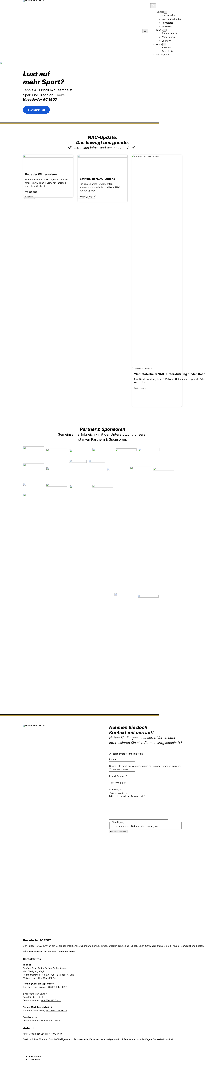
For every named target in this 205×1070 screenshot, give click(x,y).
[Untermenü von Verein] (164, 44)
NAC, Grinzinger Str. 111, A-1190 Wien (42, 1033)
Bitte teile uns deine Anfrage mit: (127, 796)
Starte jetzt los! (36, 109)
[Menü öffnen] (145, 31)
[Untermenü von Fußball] (165, 12)
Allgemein (137, 369)
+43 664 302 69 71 (51, 1020)
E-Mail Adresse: (118, 776)
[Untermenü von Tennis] (165, 30)
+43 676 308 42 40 (51, 974)
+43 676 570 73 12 (51, 1000)
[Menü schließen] (153, 5)
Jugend (92, 197)
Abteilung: (115, 789)
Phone (112, 759)
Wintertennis (29, 197)
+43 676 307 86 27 (56, 987)
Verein (147, 369)
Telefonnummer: (117, 782)
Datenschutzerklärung (142, 826)
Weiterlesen (140, 388)
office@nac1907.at (46, 978)
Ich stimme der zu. (136, 826)
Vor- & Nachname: (119, 769)
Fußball (82, 197)
